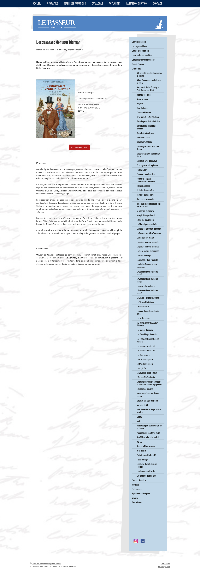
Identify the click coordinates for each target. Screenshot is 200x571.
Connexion (165, 563)
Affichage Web (164, 566)
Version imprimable (41, 563)
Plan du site (56, 563)
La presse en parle (79, 147)
